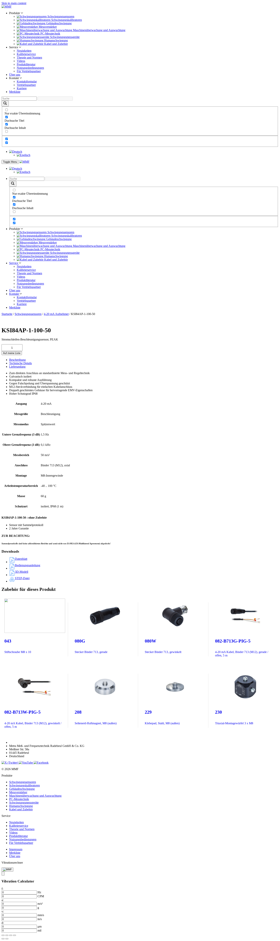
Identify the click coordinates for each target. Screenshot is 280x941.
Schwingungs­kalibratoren (24, 785)
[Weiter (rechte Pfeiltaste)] (6, 938)
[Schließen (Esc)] (14, 935)
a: (3, 900)
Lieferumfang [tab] (17, 366)
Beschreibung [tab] (17, 359)
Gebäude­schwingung (22, 788)
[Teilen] (10, 935)
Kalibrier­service (26, 54)
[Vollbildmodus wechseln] (6, 935)
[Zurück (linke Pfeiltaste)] (3, 938)
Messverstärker (18, 792)
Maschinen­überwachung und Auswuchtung (35, 795)
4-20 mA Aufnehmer (56, 314)
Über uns (14, 74)
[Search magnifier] (5, 103)
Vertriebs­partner (26, 84)
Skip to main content (14, 3)
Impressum (15, 849)
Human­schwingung (21, 806)
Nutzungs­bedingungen (30, 67)
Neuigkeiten (24, 50)
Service (14, 263)
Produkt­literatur (26, 64)
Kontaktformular (27, 81)
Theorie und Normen (29, 57)
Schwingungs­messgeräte (24, 802)
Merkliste (14, 91)
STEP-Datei (22, 578)
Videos (21, 61)
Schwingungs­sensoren (28, 314)
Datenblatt (21, 558)
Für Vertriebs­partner (29, 71)
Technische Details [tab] (20, 363)
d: (3, 922)
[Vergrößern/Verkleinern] (3, 935)
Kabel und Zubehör (21, 809)
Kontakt (14, 293)
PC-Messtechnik (19, 799)
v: (3, 911)
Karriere (22, 88)
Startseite (7, 314)
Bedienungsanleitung (27, 565)
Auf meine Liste (11, 353)
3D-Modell (21, 571)
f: (2, 888)
